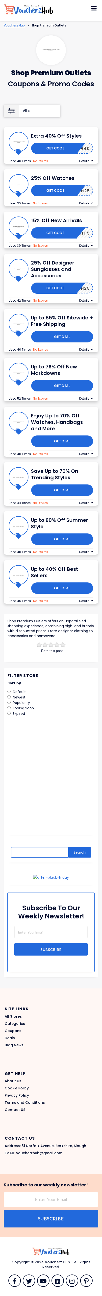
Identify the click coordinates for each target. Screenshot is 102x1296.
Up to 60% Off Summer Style (59, 523)
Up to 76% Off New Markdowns (54, 370)
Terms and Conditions (25, 1102)
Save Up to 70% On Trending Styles (54, 474)
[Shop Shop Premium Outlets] (51, 50)
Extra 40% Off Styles (56, 135)
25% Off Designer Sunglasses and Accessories (52, 269)
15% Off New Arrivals (56, 220)
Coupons (13, 1030)
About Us (13, 1081)
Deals (10, 1037)
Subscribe (51, 949)
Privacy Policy (17, 1095)
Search (80, 852)
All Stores (13, 1016)
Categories (15, 1023)
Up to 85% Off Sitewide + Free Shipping (62, 321)
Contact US (15, 1109)
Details (84, 161)
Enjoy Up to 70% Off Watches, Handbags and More (57, 422)
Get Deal (62, 336)
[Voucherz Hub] (28, 9)
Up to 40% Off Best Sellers (54, 572)
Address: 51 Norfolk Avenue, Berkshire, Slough (45, 1145)
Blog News (14, 1045)
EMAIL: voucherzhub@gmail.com (33, 1153)
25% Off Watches (53, 178)
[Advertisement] (51, 779)
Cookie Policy (17, 1088)
